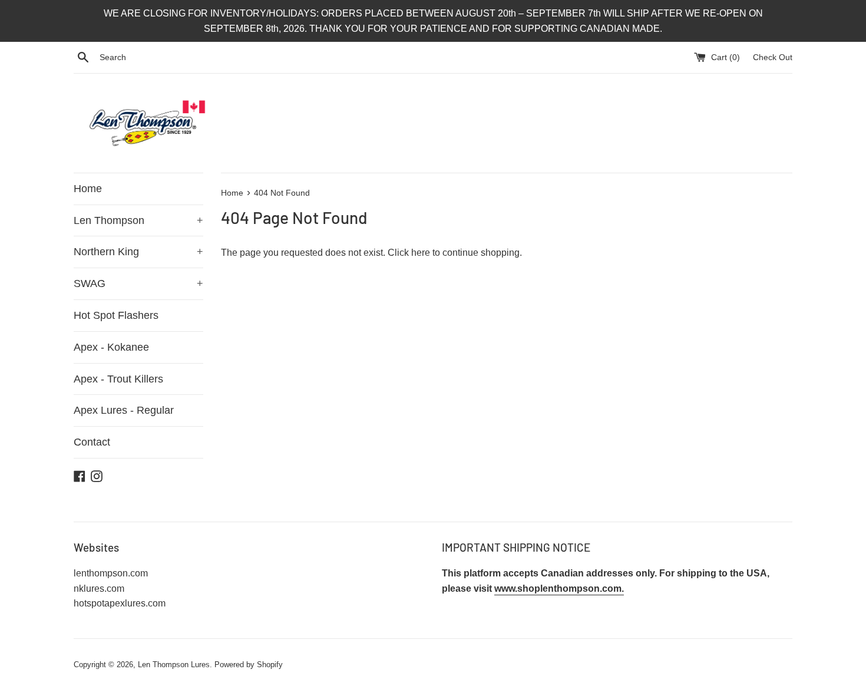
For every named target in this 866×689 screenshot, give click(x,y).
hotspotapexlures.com (120, 603)
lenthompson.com (111, 573)
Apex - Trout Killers (118, 379)
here (420, 253)
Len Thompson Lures (174, 664)
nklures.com (99, 588)
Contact (92, 442)
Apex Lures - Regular (124, 410)
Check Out (772, 57)
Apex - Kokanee (111, 347)
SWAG (138, 283)
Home (88, 188)
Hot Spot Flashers (116, 315)
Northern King (138, 252)
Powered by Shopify (248, 664)
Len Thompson (138, 220)
